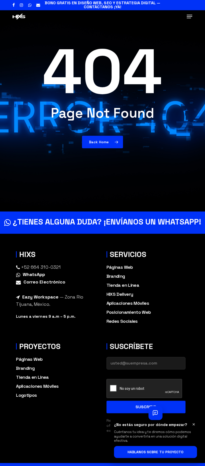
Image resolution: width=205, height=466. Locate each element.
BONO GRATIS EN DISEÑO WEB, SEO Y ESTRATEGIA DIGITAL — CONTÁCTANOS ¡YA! (102, 5)
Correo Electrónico (44, 282)
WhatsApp (34, 274)
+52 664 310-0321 (40, 267)
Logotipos (26, 395)
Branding (115, 276)
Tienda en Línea (122, 285)
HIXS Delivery (119, 294)
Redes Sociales (122, 321)
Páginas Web (119, 267)
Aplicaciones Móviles (127, 303)
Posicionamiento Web (128, 312)
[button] (189, 16)
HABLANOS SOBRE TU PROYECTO (156, 452)
